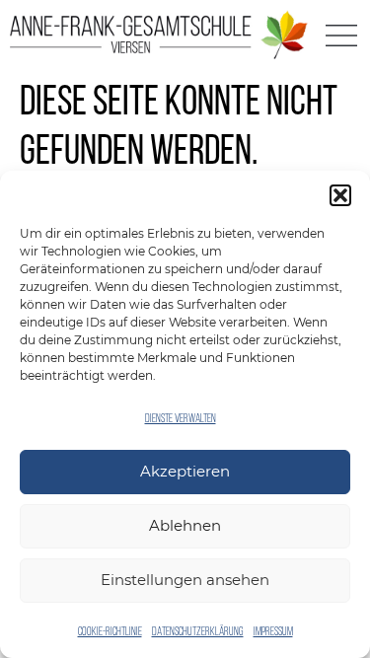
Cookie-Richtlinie (110, 632)
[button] (340, 195)
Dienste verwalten (180, 419)
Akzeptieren (185, 471)
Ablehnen (185, 525)
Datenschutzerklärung (198, 632)
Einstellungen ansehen (185, 579)
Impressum (273, 632)
